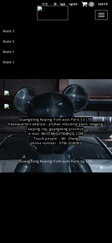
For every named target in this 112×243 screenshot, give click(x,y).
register (73, 4)
